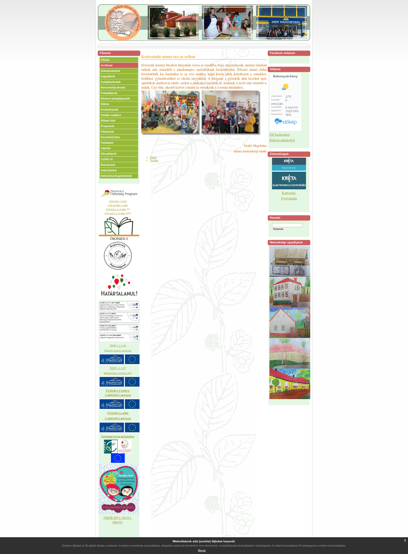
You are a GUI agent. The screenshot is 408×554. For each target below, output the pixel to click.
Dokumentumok (110, 70)
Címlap (105, 59)
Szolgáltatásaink (111, 82)
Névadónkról (108, 153)
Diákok (105, 104)
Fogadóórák (108, 76)
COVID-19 (107, 159)
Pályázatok (107, 131)
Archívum (107, 65)
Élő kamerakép (279, 134)
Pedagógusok (109, 93)
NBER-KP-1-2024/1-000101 (117, 519)
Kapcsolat (289, 192)
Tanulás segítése (111, 115)
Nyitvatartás (289, 198)
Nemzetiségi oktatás (113, 87)
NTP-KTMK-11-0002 (118, 205)
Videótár (106, 148)
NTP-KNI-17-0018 (118, 201)
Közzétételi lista (110, 137)
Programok (107, 126)
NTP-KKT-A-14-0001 (116, 209)
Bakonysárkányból (282, 140)
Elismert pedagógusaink (115, 98)
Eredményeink (109, 109)
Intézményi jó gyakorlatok (116, 175)
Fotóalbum (107, 142)
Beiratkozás (108, 164)
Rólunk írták (108, 120)
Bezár (202, 550)
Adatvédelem (109, 170)
